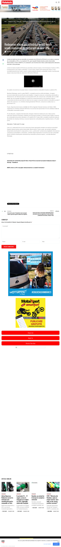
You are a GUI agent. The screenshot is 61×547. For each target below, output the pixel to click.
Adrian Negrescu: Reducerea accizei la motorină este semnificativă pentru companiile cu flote (7, 499)
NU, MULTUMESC (47, 544)
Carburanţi (19, 21)
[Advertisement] (33, 189)
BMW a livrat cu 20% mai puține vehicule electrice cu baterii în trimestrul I (25, 167)
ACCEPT (56, 544)
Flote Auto (4, 511)
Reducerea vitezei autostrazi (13, 203)
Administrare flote (11, 21)
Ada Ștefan (9, 51)
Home (5, 21)
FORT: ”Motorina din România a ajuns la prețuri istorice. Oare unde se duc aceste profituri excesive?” (52, 499)
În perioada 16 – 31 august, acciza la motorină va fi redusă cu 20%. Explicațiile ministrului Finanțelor (22, 499)
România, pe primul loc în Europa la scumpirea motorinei (38, 498)
